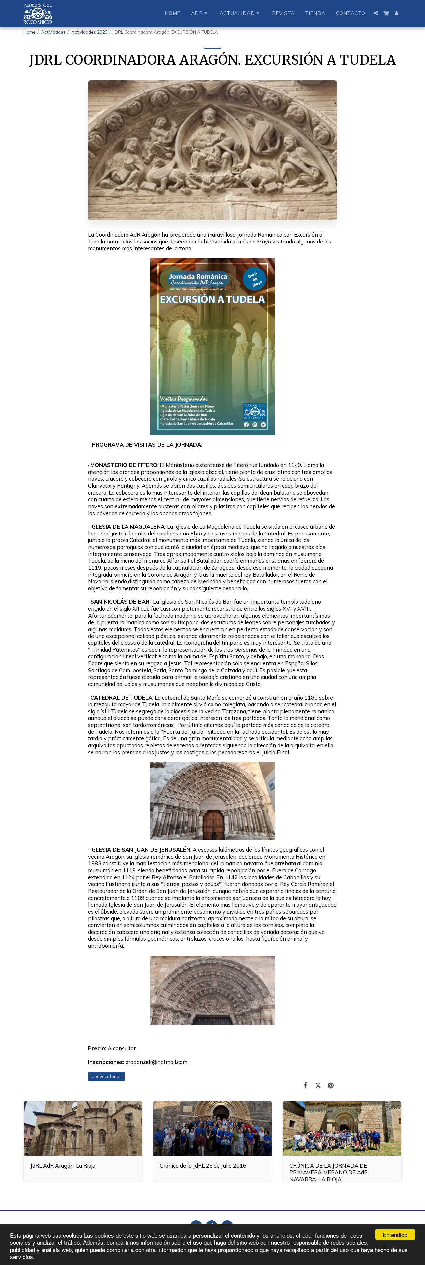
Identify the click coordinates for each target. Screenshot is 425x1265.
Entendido (395, 1234)
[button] (200, 13)
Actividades (53, 32)
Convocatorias (106, 1076)
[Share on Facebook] (306, 1085)
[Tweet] (318, 1085)
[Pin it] (331, 1085)
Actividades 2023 (89, 32)
